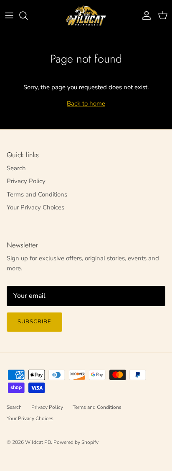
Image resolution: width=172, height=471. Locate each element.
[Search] (27, 15)
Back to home (86, 103)
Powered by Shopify (76, 442)
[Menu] (9, 15)
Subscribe (34, 321)
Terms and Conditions (37, 194)
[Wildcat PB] (86, 15)
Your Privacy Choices (35, 207)
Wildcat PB (38, 442)
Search (16, 168)
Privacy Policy (26, 181)
